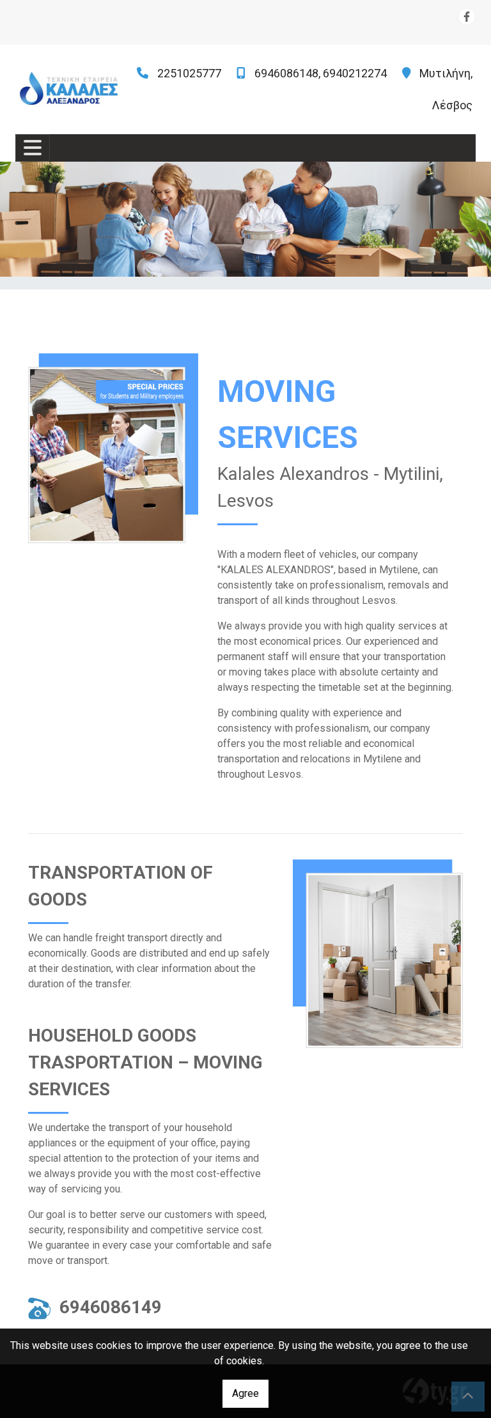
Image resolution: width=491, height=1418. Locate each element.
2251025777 (189, 73)
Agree (245, 1393)
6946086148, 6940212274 (320, 73)
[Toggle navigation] (32, 148)
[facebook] (467, 17)
